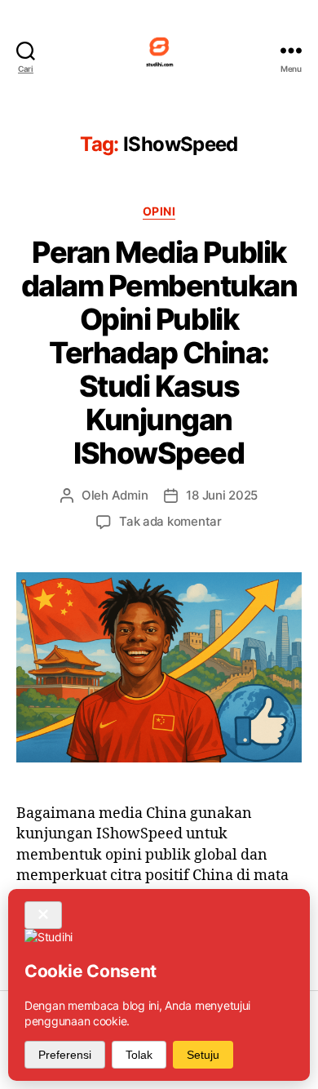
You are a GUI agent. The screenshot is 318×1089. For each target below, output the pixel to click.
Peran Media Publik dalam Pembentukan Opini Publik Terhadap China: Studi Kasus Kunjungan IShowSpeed (159, 352)
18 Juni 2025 (222, 495)
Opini (159, 211)
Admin (130, 495)
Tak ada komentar (170, 521)
